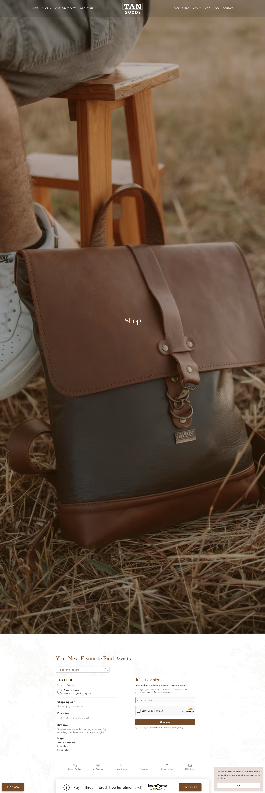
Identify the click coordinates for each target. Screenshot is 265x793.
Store (59, 685)
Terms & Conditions (66, 742)
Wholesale (87, 8)
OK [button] (239, 785)
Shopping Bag (167, 769)
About (197, 8)
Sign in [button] (87, 693)
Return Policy (63, 750)
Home (35, 8)
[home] (132, 8)
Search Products (75, 769)
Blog (207, 8)
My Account (98, 769)
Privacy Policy (63, 746)
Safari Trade (181, 8)
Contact (228, 8)
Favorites (144, 769)
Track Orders (121, 769)
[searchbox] (82, 670)
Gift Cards (190, 769)
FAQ (216, 8)
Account (70, 685)
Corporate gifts (66, 8)
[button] (46, 8)
